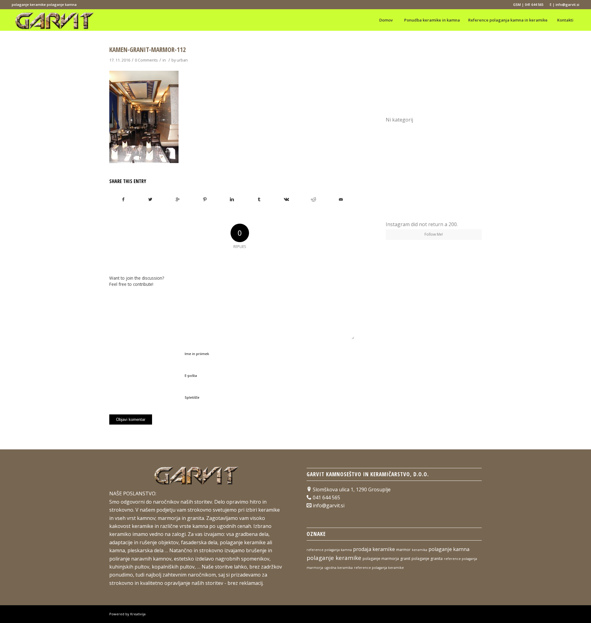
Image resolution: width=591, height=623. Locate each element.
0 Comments (146, 60)
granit (405, 558)
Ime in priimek (197, 353)
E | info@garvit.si (564, 4)
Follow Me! (433, 234)
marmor (403, 549)
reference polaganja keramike (379, 567)
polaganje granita (427, 558)
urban (182, 60)
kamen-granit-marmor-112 (147, 49)
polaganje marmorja (381, 558)
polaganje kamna (448, 549)
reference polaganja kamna (329, 550)
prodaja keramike (374, 549)
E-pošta (191, 375)
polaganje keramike (334, 557)
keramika (419, 550)
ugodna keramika (338, 567)
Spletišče (192, 397)
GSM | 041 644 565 (528, 4)
